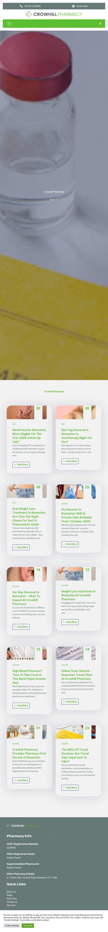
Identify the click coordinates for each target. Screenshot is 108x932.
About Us (11, 891)
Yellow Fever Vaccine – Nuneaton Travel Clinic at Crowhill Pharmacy (76, 674)
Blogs (10, 895)
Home (52, 200)
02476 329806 (32, 6)
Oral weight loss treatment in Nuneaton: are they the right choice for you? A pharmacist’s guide (29, 516)
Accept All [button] (27, 926)
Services (11, 905)
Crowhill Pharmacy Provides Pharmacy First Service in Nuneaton (29, 753)
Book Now (82, 6)
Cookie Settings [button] (12, 926)
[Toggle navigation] (9, 23)
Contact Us (12, 902)
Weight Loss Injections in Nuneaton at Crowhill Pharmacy (78, 595)
